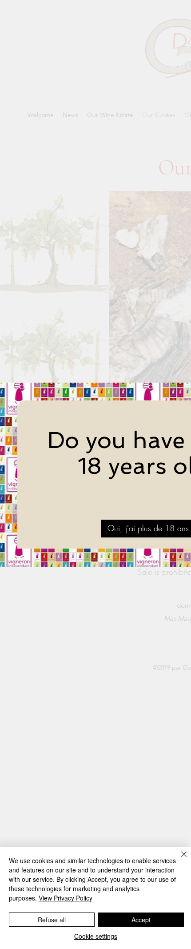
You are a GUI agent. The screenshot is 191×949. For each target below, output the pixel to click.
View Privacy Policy (65, 897)
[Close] (178, 859)
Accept (141, 919)
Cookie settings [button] (95, 936)
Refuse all (52, 919)
